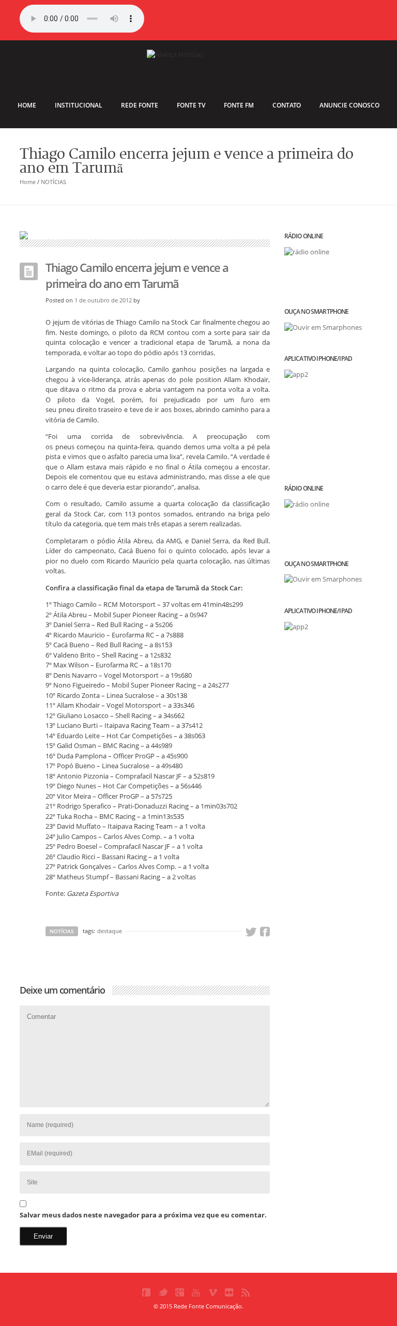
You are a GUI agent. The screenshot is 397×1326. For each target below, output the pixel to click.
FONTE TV (191, 105)
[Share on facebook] (264, 932)
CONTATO (286, 105)
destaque (109, 931)
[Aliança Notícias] (198, 70)
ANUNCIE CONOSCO (349, 105)
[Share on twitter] (251, 932)
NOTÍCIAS (53, 182)
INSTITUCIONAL (78, 105)
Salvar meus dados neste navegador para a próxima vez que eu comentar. (143, 1215)
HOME (27, 105)
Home (28, 182)
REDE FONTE (139, 105)
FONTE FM (239, 105)
